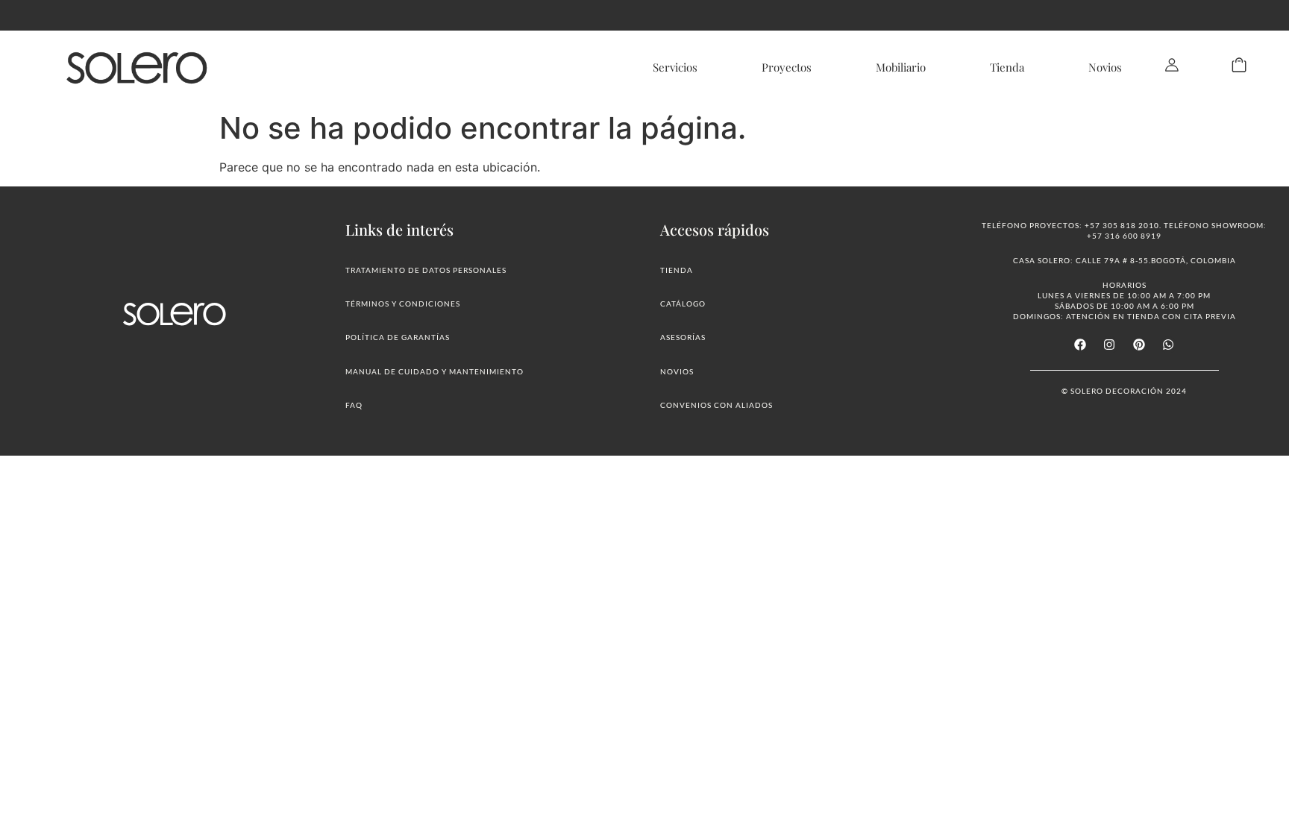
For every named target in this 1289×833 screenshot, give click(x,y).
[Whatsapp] (1168, 344)
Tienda (1007, 67)
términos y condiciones (402, 303)
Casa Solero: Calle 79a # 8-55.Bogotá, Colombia (1124, 260)
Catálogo (683, 303)
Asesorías (683, 337)
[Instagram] (1109, 344)
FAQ (354, 404)
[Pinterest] (1139, 344)
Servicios (675, 67)
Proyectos (787, 67)
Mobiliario (901, 67)
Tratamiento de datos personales (425, 269)
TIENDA (676, 269)
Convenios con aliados (716, 404)
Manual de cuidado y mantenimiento (434, 371)
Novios (1105, 67)
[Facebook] (1080, 344)
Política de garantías (397, 337)
